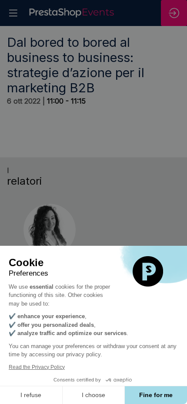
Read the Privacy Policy (37, 367)
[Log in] (174, 13)
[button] (13, 13)
